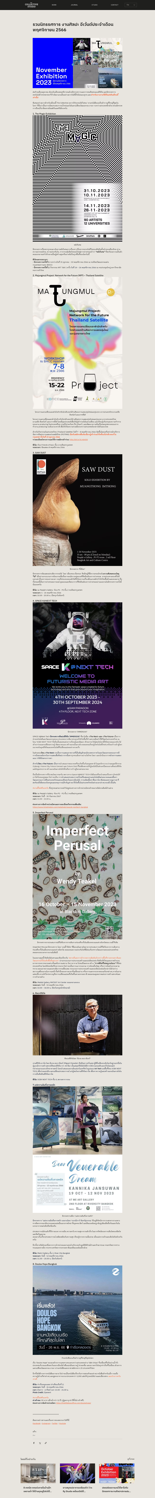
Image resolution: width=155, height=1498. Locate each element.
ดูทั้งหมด (131, 1459)
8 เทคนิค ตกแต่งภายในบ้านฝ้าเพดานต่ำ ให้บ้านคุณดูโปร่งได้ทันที (37, 1489)
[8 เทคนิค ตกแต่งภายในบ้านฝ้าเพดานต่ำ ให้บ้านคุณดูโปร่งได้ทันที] (38, 1473)
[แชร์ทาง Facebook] (34, 1443)
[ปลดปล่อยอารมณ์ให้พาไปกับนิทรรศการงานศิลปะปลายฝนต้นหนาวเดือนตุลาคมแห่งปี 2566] (116, 1473)
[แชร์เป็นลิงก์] (46, 1443)
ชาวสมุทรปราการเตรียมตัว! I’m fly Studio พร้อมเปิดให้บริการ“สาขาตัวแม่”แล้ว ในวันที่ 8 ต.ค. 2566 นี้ (77, 1489)
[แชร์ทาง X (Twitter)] (40, 1443)
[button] (54, 5)
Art (34, 1435)
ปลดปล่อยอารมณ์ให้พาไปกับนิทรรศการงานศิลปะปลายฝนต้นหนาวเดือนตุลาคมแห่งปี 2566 (115, 1489)
